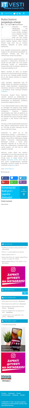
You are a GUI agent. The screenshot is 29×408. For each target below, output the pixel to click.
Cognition (4, 91)
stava (13, 165)
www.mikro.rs (9, 169)
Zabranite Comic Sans (14, 160)
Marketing (15, 395)
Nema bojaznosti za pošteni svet (10, 304)
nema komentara (18, 24)
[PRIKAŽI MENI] (2, 13)
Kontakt (22, 395)
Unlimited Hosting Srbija (9, 325)
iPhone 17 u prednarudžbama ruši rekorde (13, 252)
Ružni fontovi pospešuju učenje (11, 21)
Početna (3, 393)
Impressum (11, 393)
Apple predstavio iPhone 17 (9, 254)
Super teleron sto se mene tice (10, 301)
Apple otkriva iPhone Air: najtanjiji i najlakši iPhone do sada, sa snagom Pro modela (15, 258)
